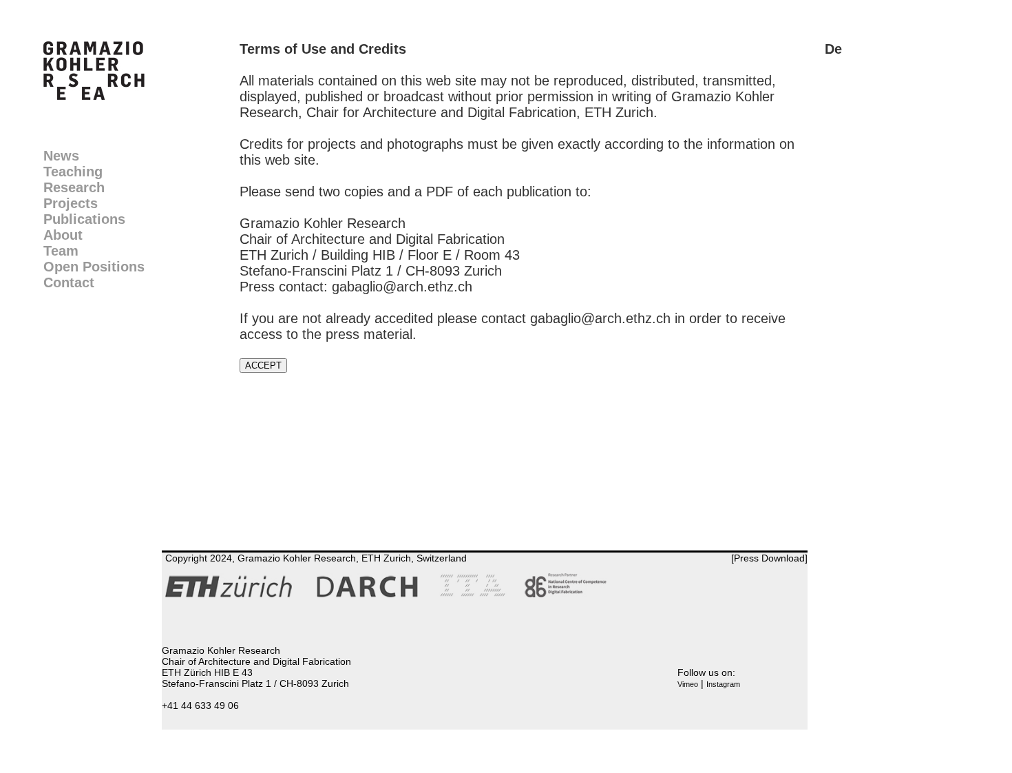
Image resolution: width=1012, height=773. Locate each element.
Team (60, 250)
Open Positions (94, 266)
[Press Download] (769, 558)
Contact (68, 282)
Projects (70, 203)
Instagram (723, 684)
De (833, 48)
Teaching (73, 171)
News (61, 155)
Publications (84, 219)
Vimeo (687, 684)
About (63, 235)
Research (74, 187)
